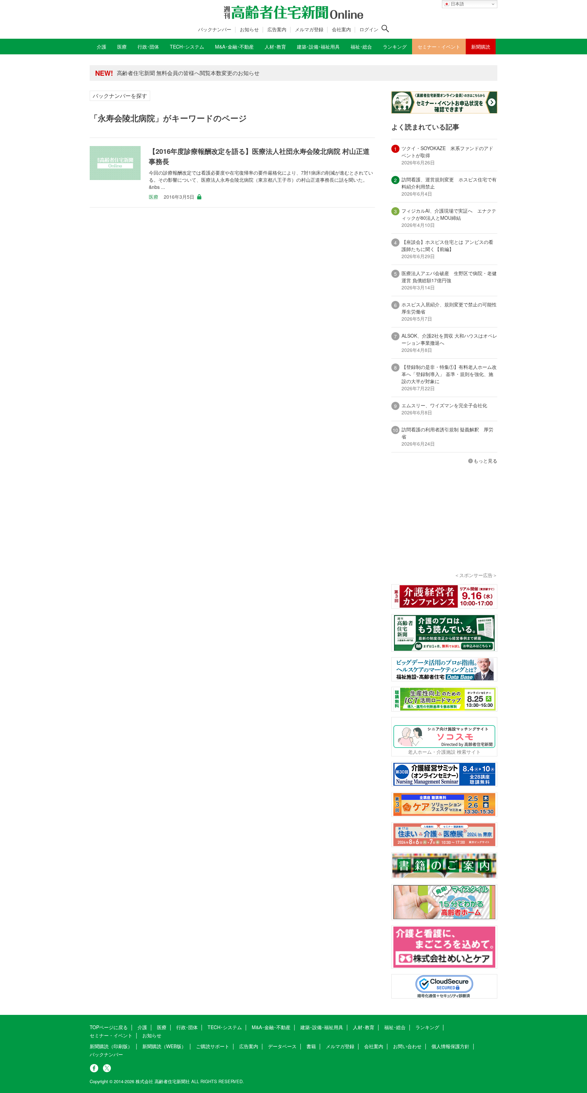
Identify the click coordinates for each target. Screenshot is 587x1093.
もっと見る (485, 460)
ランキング (427, 1027)
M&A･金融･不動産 (271, 1027)
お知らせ (249, 29)
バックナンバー (214, 29)
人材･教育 (363, 1027)
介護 (142, 1027)
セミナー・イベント (111, 1035)
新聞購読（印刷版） (111, 1046)
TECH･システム (225, 1027)
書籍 (311, 1046)
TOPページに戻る (109, 1027)
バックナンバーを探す (120, 96)
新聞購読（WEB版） (164, 1046)
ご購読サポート (212, 1046)
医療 (153, 196)
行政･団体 (187, 1027)
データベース (282, 1046)
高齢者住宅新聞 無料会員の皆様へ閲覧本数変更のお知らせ (188, 73)
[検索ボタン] (385, 28)
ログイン (368, 29)
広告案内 (276, 29)
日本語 (456, 3)
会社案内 (341, 29)
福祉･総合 (395, 1027)
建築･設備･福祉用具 (321, 1027)
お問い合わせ (407, 1046)
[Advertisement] (444, 527)
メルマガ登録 (309, 29)
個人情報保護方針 (450, 1046)
